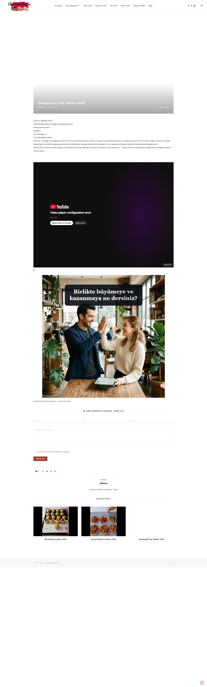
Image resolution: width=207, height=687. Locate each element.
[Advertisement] (103, 29)
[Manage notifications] (202, 683)
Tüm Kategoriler (72, 6)
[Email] (167, 107)
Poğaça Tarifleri (139, 6)
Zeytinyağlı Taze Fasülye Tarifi (151, 539)
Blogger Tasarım (52, 563)
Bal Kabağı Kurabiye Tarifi (55, 539)
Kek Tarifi (113, 6)
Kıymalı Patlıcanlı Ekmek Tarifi (103, 539)
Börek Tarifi (125, 6)
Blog (150, 6)
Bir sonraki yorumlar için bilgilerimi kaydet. (53, 452)
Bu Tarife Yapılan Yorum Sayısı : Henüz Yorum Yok (52, 401)
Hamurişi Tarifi (101, 6)
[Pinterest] (164, 107)
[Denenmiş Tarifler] (19, 5)
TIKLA (115, 489)
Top (172, 562)
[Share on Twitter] (160, 107)
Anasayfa (58, 6)
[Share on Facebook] (157, 107)
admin (43, 107)
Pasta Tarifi (87, 6)
